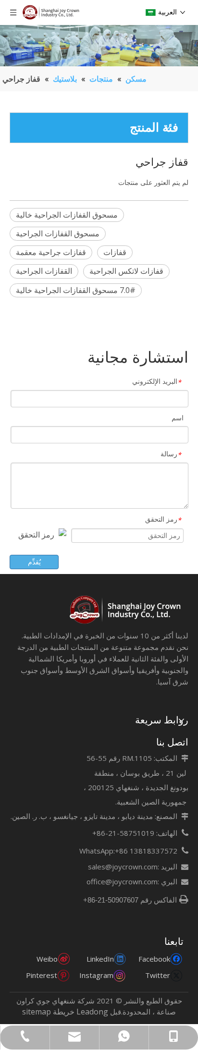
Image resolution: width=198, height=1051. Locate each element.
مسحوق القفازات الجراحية (57, 233)
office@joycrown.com (122, 881)
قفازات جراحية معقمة (51, 252)
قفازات (114, 252)
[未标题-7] (126, 610)
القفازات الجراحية (44, 271)
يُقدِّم (34, 561)
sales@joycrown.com (123, 866)
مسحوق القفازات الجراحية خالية (67, 214)
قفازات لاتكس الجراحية (126, 271)
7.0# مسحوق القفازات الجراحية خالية (76, 290)
